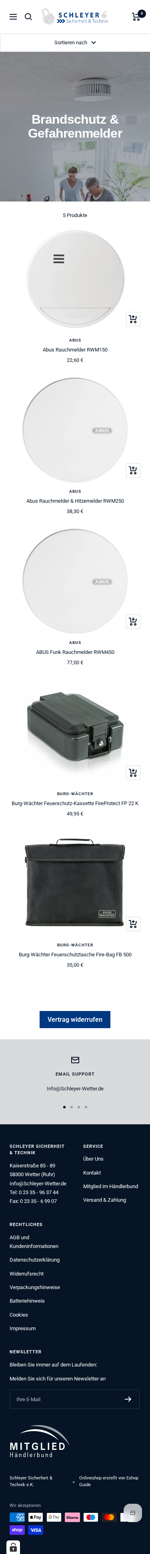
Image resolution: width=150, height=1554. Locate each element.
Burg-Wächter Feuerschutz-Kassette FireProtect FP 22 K (75, 803)
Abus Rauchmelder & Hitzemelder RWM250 (75, 501)
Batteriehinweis (27, 1301)
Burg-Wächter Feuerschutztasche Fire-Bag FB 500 (75, 955)
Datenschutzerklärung (35, 1260)
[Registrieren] (128, 1399)
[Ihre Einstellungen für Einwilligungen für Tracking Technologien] (13, 1547)
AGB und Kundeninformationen (34, 1241)
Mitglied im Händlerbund (110, 1186)
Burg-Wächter (75, 794)
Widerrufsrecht (27, 1274)
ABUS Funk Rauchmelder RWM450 (75, 652)
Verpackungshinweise (35, 1287)
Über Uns (93, 1159)
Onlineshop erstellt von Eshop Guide (108, 1481)
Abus (75, 340)
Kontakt (92, 1173)
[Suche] (28, 16)
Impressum (23, 1328)
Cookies (19, 1315)
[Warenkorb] (136, 17)
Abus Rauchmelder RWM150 (75, 350)
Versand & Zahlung (104, 1200)
